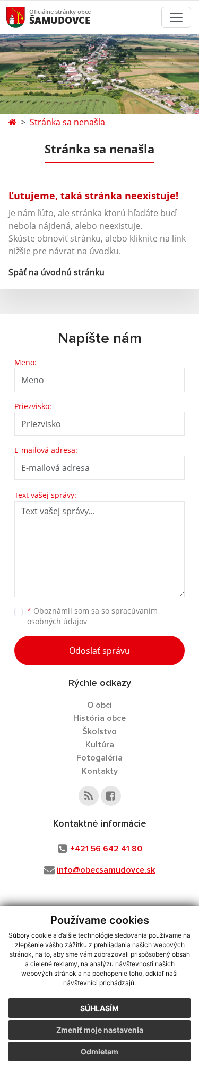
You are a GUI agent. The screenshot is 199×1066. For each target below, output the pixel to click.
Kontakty (100, 771)
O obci (99, 705)
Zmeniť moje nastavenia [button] (99, 1029)
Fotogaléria (99, 758)
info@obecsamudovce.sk (106, 870)
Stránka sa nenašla (67, 122)
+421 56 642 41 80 (106, 849)
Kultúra (99, 744)
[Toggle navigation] (176, 17)
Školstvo (99, 731)
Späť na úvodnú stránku (56, 272)
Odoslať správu (99, 650)
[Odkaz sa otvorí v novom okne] (89, 796)
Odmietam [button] (99, 1051)
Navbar (26, 17)
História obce (99, 718)
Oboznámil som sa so (92, 616)
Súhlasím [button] (99, 1008)
